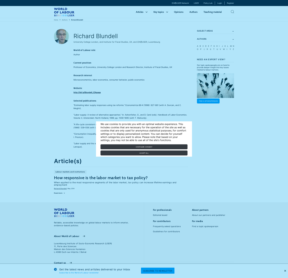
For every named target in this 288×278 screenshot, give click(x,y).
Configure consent (144, 147)
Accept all (144, 153)
